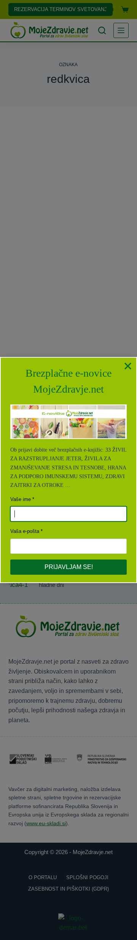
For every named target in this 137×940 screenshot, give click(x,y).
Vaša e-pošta (24, 531)
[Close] (128, 366)
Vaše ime (20, 499)
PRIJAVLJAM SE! (69, 567)
